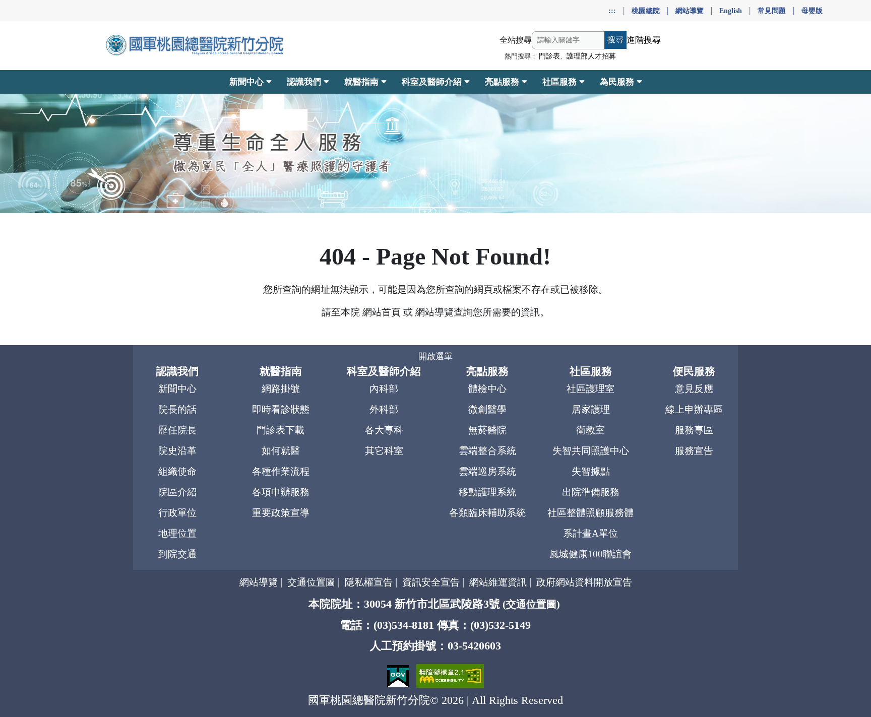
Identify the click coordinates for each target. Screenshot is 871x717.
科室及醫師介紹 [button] (432, 82)
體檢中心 (487, 388)
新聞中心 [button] (246, 82)
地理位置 (177, 533)
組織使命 (177, 471)
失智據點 (591, 471)
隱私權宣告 (369, 582)
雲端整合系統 (487, 450)
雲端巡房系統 (487, 471)
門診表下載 (280, 430)
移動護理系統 (487, 492)
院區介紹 (177, 492)
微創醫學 (487, 409)
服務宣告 (694, 450)
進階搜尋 (644, 40)
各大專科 (384, 430)
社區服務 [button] (559, 82)
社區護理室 (590, 388)
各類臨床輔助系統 (487, 512)
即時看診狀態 (280, 409)
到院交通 (177, 554)
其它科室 (384, 450)
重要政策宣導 (280, 512)
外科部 (383, 409)
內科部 (383, 388)
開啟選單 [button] (435, 356)
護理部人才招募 (591, 56)
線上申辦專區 (694, 409)
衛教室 (590, 430)
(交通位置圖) (531, 604)
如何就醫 (281, 450)
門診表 (549, 56)
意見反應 (694, 388)
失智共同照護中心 (590, 450)
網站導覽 (689, 11)
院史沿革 (177, 450)
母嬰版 (812, 11)
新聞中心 (177, 388)
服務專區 (694, 430)
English (730, 11)
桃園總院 (646, 11)
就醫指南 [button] (361, 82)
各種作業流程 (280, 471)
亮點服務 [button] (502, 82)
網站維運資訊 (498, 582)
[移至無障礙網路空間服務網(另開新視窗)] (450, 675)
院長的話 (177, 409)
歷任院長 (177, 430)
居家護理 (591, 409)
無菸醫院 (487, 430)
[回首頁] (195, 45)
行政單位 (177, 512)
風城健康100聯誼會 (590, 554)
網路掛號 (281, 388)
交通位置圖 (311, 582)
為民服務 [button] (617, 82)
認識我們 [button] (304, 82)
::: (612, 11)
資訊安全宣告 (431, 582)
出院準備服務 (590, 492)
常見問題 (772, 11)
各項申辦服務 (280, 492)
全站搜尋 (516, 40)
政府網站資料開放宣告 (584, 582)
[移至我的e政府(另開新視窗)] (399, 675)
